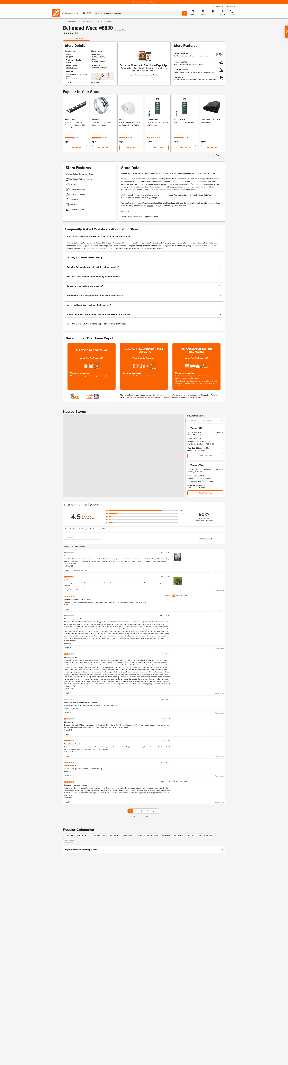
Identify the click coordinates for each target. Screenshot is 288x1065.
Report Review (219, 571)
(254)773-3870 (198, 476)
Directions (95, 82)
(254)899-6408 (205, 478)
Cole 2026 (70, 689)
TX (96, 21)
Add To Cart (76, 147)
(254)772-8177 (198, 438)
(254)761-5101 (205, 441)
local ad (150, 206)
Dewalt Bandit (71, 752)
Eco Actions (212, 395)
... (64, 21)
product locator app (211, 187)
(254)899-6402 (208, 481)
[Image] (177, 557)
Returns (124, 189)
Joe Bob (69, 730)
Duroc (68, 643)
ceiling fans (166, 245)
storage (105, 245)
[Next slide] (222, 154)
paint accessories (200, 181)
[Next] (158, 811)
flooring (139, 245)
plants (68, 585)
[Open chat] (286, 32)
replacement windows (162, 181)
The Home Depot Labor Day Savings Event (144, 243)
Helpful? (68, 570)
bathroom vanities (150, 245)
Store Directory (87, 21)
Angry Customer (72, 708)
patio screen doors (144, 181)
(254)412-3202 (72, 62)
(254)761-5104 (208, 444)
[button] (144, 236)
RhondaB (69, 605)
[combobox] (138, 13)
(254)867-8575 (72, 57)
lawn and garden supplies (87, 245)
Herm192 (69, 566)
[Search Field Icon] (184, 13)
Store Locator (73, 21)
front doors (179, 181)
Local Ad (68, 82)
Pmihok (69, 798)
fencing (189, 181)
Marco (68, 771)
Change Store (120, 30)
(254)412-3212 (72, 67)
